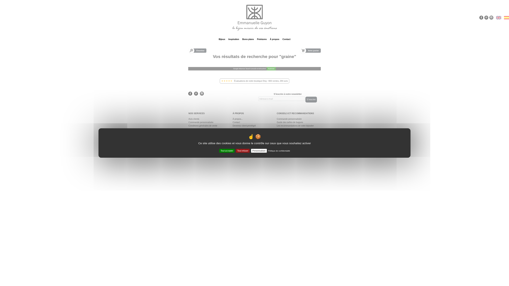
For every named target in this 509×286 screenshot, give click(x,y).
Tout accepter (227, 151)
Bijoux (222, 39)
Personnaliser (259, 151)
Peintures (262, 39)
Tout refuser (242, 151)
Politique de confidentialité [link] (279, 151)
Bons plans (248, 39)
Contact (286, 39)
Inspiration (233, 39)
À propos (274, 39)
